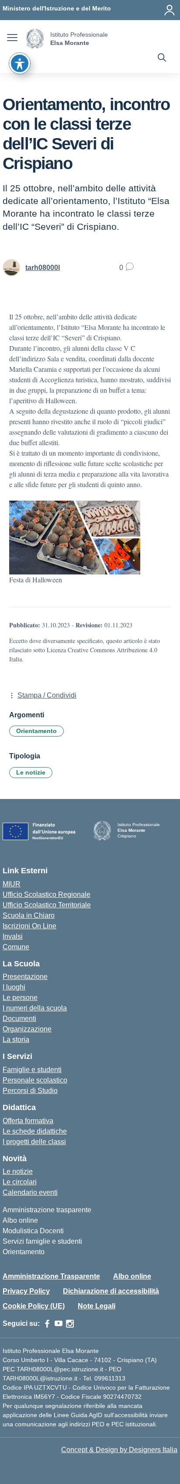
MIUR (12, 884)
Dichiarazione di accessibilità (111, 1291)
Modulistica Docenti (33, 1231)
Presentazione (25, 976)
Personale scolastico (35, 1080)
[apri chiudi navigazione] (12, 39)
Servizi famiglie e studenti (42, 1241)
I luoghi (14, 987)
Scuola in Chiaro (29, 915)
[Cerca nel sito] (162, 58)
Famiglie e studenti (32, 1069)
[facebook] (47, 1324)
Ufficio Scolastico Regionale (46, 894)
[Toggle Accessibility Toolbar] (19, 63)
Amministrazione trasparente (47, 1210)
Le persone (20, 997)
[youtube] (58, 1324)
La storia (16, 1039)
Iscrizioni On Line (29, 926)
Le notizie (30, 772)
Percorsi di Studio (30, 1090)
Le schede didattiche (35, 1131)
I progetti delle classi (34, 1141)
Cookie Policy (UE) (34, 1306)
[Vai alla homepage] (35, 38)
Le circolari (20, 1182)
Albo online (20, 1220)
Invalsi (13, 936)
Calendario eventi (30, 1192)
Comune (16, 947)
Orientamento (36, 730)
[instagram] (70, 1324)
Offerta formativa (28, 1120)
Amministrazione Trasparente (51, 1276)
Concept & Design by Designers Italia (119, 1449)
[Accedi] (169, 10)
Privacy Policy (26, 1291)
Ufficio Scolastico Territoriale (47, 905)
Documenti (19, 1018)
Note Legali (96, 1306)
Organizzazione (27, 1029)
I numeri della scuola (35, 1008)
